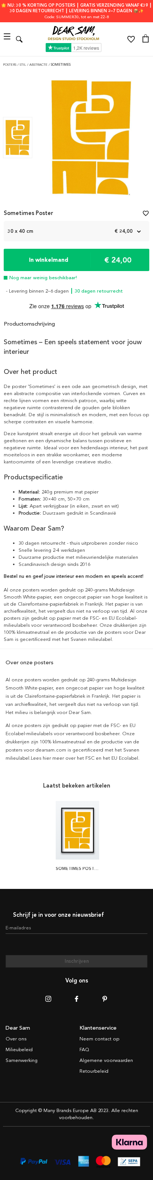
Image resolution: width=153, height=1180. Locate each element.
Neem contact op (99, 1039)
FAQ (84, 1050)
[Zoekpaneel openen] (19, 39)
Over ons (16, 1039)
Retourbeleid (93, 1071)
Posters (10, 65)
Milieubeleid (19, 1050)
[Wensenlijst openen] (131, 39)
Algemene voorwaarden (106, 1060)
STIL (23, 65)
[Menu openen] (8, 39)
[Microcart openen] (145, 39)
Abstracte (39, 65)
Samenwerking (22, 1060)
